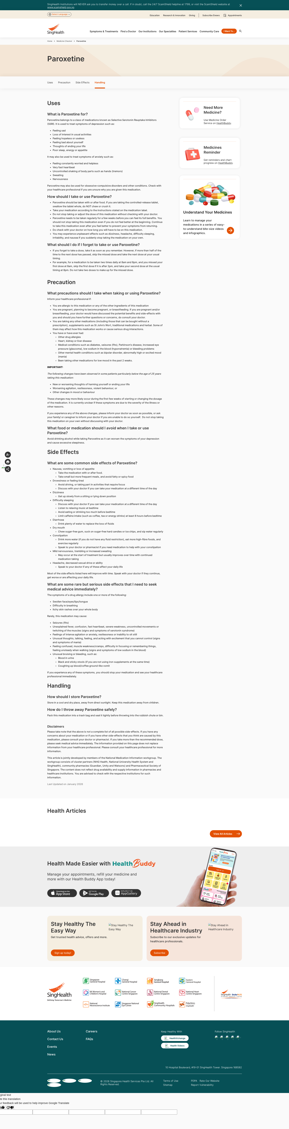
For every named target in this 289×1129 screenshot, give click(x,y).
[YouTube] (238, 1037)
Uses (50, 82)
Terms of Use (170, 1080)
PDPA (194, 1080)
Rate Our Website (209, 1080)
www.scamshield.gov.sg (60, 7)
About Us (54, 1031)
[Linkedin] (228, 1037)
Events (52, 1047)
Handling (100, 82)
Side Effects (82, 82)
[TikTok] (222, 1037)
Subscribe (159, 952)
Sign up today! (62, 952)
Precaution (64, 82)
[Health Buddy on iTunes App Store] (62, 893)
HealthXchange (177, 1038)
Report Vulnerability (202, 1084)
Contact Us (55, 1039)
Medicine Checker (64, 41)
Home (49, 41)
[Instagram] (233, 1037)
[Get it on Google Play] (94, 893)
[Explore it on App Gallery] (126, 893)
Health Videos (177, 1045)
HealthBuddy (223, 123)
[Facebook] (217, 1037)
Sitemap (167, 1084)
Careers (91, 1031)
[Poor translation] (10, 1107)
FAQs (89, 1039)
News (51, 1054)
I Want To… (229, 31)
